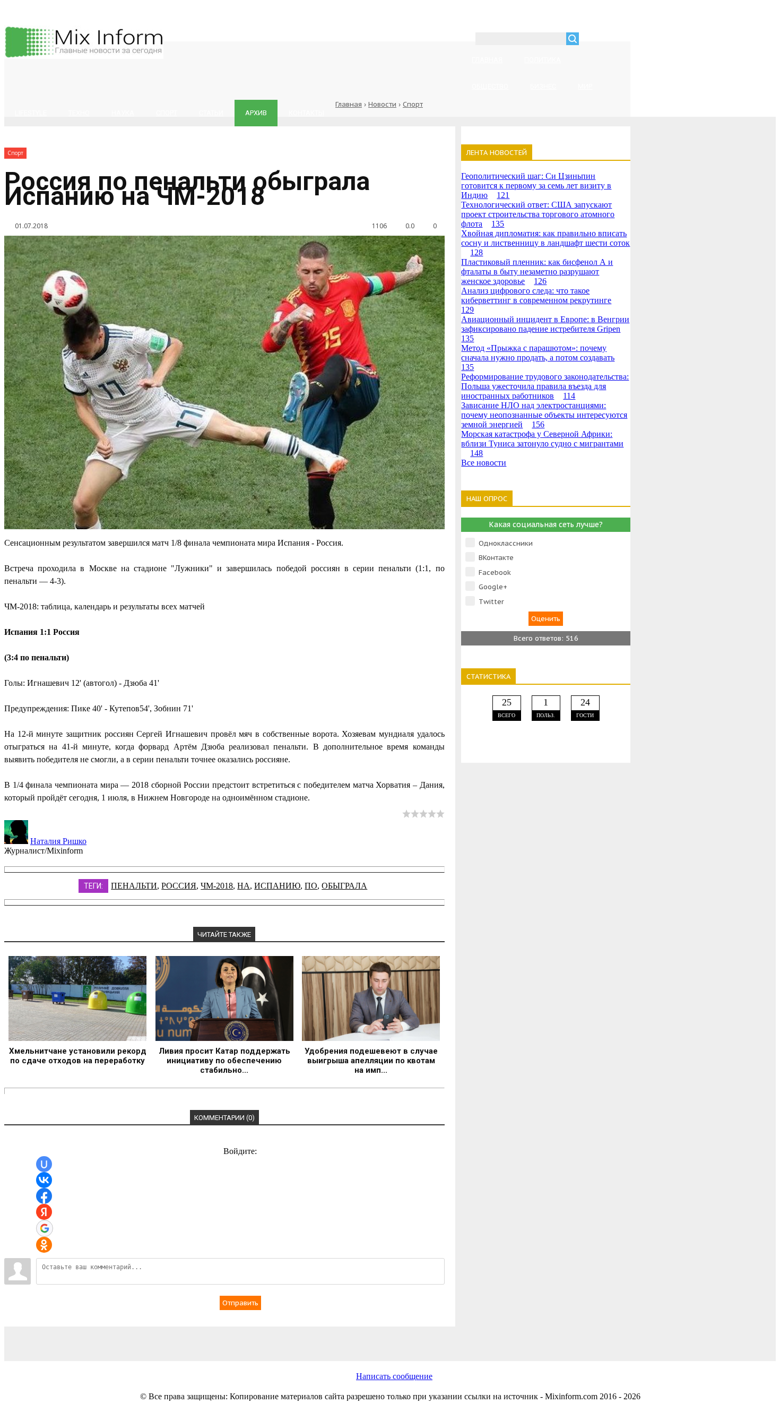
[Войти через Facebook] (44, 1196)
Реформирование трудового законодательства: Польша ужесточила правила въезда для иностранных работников (545, 386)
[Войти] (592, 40)
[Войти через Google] (44, 1228)
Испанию (277, 885)
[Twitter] (317, 1337)
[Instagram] (402, 1337)
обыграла (344, 885)
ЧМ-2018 (217, 885)
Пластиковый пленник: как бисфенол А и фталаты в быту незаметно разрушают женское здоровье (537, 271)
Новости (382, 104)
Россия (178, 885)
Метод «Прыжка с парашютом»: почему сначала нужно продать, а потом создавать (537, 357)
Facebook (495, 572)
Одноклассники (506, 543)
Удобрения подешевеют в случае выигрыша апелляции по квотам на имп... (371, 1060)
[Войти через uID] (44, 1164)
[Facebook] (232, 1337)
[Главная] (83, 56)
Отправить (240, 1302)
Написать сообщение (394, 1376)
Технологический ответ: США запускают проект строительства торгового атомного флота (537, 214)
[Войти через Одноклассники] (44, 1245)
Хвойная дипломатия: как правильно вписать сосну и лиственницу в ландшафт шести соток (545, 243)
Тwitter (491, 601)
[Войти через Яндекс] (44, 1212)
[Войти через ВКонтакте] (44, 1180)
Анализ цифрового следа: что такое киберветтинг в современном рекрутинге (536, 300)
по (311, 885)
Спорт (413, 104)
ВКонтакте (496, 557)
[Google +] (487, 1337)
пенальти (134, 885)
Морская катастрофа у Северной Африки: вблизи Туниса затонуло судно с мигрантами (542, 443)
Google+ (493, 586)
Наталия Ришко (58, 841)
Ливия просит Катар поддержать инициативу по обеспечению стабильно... (224, 1060)
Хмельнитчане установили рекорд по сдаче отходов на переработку (77, 1055)
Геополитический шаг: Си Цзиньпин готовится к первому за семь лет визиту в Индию (536, 185)
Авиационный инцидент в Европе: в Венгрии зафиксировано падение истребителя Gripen (545, 329)
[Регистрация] (617, 40)
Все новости (483, 462)
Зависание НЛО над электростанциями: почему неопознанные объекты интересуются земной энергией (544, 415)
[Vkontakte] (147, 1337)
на (243, 885)
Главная (348, 104)
